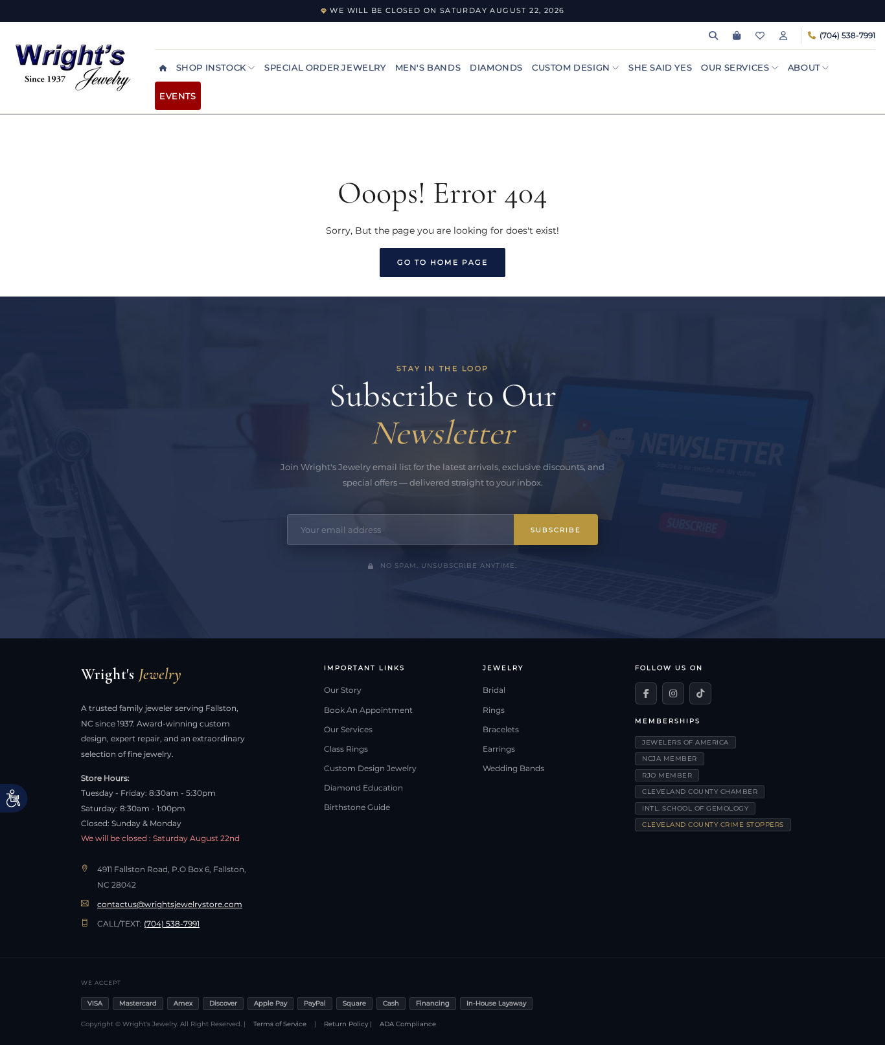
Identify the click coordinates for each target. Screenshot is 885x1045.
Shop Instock (212, 67)
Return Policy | (348, 1024)
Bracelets (501, 729)
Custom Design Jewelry (370, 768)
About (805, 67)
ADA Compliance (408, 1024)
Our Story (343, 690)
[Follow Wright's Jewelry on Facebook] (646, 693)
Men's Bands (428, 67)
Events (177, 96)
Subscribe (556, 530)
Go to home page (442, 262)
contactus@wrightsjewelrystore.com (169, 904)
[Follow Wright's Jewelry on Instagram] (673, 693)
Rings (494, 710)
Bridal (494, 690)
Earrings (499, 749)
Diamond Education (363, 787)
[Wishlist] (760, 36)
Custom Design (572, 67)
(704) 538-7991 (172, 923)
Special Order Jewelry (325, 67)
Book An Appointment (368, 710)
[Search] (713, 36)
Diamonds (496, 67)
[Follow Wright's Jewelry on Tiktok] (700, 693)
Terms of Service (279, 1024)
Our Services (736, 67)
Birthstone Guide (357, 807)
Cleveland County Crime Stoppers (713, 824)
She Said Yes (660, 67)
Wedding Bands (513, 768)
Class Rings (346, 749)
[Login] (783, 36)
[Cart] (737, 36)
